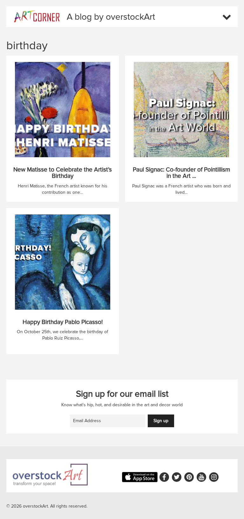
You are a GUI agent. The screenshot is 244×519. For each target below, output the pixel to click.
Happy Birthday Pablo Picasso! (63, 322)
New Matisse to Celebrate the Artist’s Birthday (62, 173)
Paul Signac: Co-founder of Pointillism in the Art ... (181, 173)
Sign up (160, 420)
